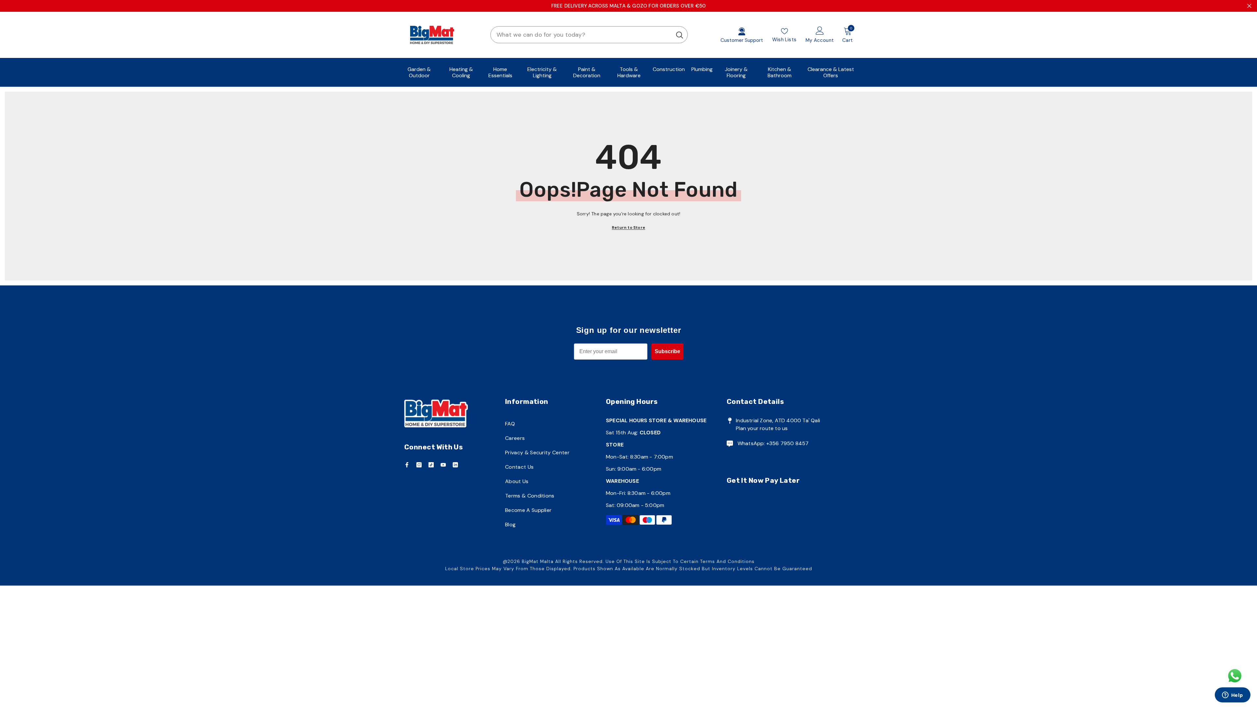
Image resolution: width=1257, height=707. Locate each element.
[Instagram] (419, 464)
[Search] (589, 34)
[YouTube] (443, 464)
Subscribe (667, 351)
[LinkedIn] (455, 464)
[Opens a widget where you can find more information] (1232, 695)
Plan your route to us (762, 428)
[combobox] (581, 35)
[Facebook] (407, 464)
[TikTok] (431, 464)
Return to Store (628, 227)
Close (1249, 6)
